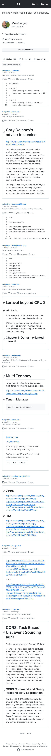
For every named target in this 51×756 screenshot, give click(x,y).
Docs (43, 744)
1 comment (22, 618)
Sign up (44, 4)
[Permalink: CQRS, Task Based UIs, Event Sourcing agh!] (4, 632)
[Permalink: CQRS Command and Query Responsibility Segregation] (4, 691)
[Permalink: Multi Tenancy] (4, 376)
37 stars (33, 293)
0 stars (31, 79)
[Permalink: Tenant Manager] (4, 399)
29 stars (31, 618)
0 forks (12, 79)
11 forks (13, 618)
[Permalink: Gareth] (4, 491)
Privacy (14, 744)
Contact (5, 746)
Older (29, 733)
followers (9, 43)
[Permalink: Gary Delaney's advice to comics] (4, 132)
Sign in (35, 4)
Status (28, 744)
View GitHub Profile (25, 50)
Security (21, 744)
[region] (25, 94)
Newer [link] (22, 733)
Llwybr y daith (12, 442)
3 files (6, 254)
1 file (5, 79)
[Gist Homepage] (18, 4)
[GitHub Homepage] (18, 749)
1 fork (13, 213)
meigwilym (6, 70)
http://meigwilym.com (13, 39)
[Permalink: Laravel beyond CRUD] (4, 302)
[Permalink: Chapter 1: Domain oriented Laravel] (4, 339)
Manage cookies (15, 746)
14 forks (13, 293)
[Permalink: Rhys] (4, 515)
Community (36, 744)
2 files (6, 213)
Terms (8, 744)
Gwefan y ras (12, 437)
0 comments (22, 79)
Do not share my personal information (35, 746)
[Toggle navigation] (3, 3)
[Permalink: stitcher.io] (4, 310)
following (20, 43)
